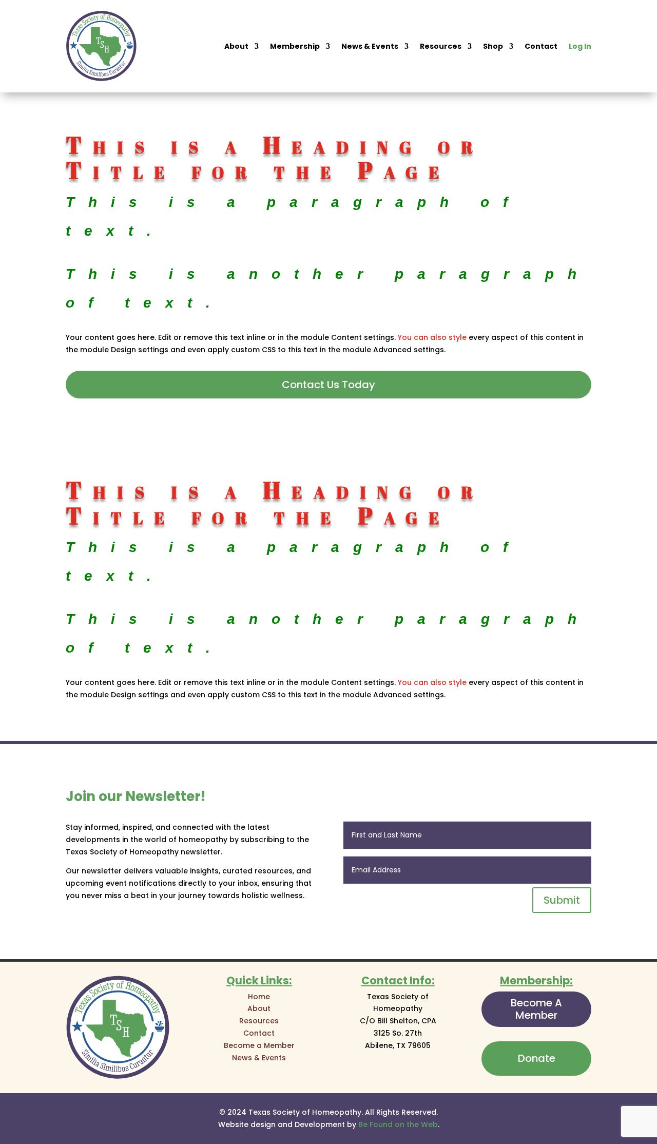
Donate (536, 1058)
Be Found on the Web (398, 1124)
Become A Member (536, 1009)
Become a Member (259, 1045)
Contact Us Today (328, 384)
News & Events (369, 46)
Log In (580, 46)
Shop (493, 46)
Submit (562, 900)
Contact (541, 46)
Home (259, 997)
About (236, 46)
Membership (295, 46)
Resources (440, 46)
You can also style (432, 337)
